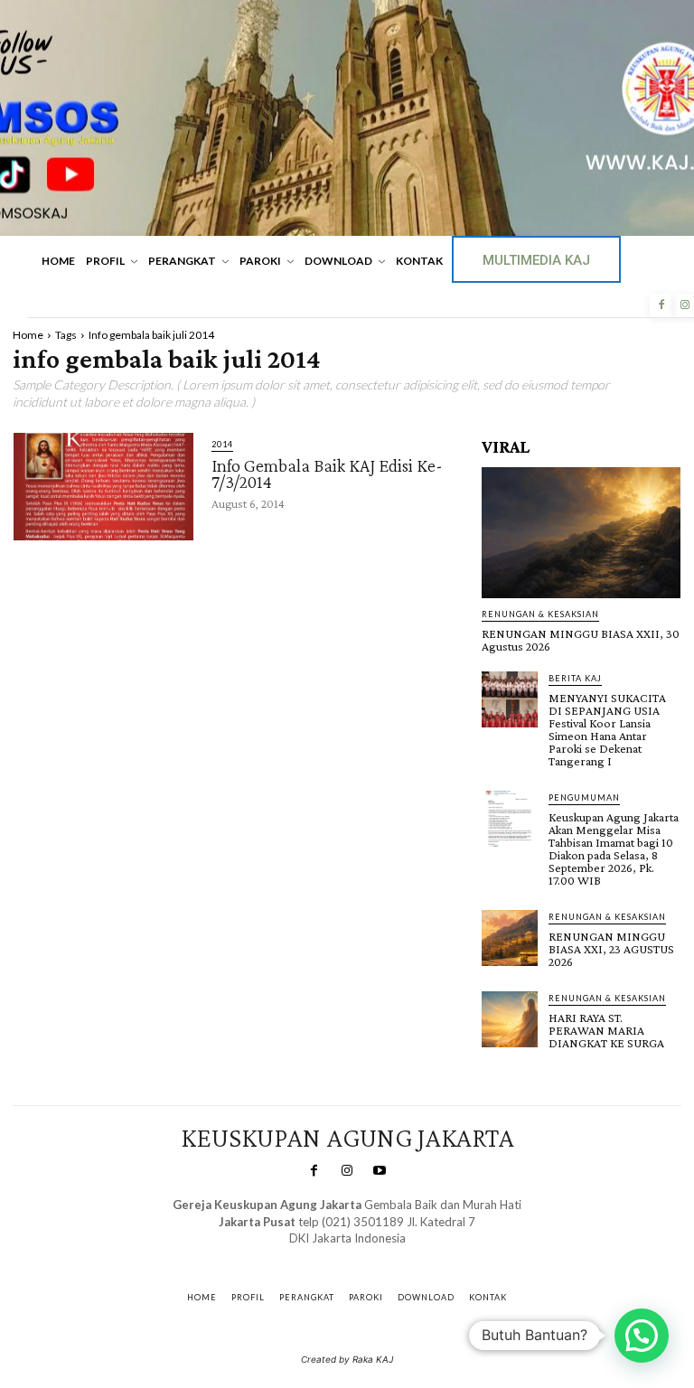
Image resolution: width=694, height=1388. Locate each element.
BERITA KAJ (575, 678)
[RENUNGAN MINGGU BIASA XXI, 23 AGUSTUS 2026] (510, 938)
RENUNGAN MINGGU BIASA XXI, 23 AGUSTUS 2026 (611, 949)
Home (28, 335)
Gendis (400, 1255)
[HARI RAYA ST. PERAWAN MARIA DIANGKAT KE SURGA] (510, 1019)
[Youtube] (379, 1171)
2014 (222, 444)
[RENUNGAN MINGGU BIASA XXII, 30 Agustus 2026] (581, 532)
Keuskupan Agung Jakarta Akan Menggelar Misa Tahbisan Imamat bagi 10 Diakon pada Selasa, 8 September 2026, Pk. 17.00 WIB (614, 848)
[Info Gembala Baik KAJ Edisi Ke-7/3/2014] (103, 487)
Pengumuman (584, 797)
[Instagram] (347, 1171)
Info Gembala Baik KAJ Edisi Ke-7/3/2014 (327, 473)
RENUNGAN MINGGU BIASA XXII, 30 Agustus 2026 (581, 639)
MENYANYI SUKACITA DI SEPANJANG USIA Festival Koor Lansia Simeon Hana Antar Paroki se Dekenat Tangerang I (607, 729)
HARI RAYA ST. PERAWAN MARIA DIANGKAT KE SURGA (606, 1030)
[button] (641, 1335)
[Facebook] (661, 305)
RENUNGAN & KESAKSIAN (540, 614)
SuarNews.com (319, 1255)
